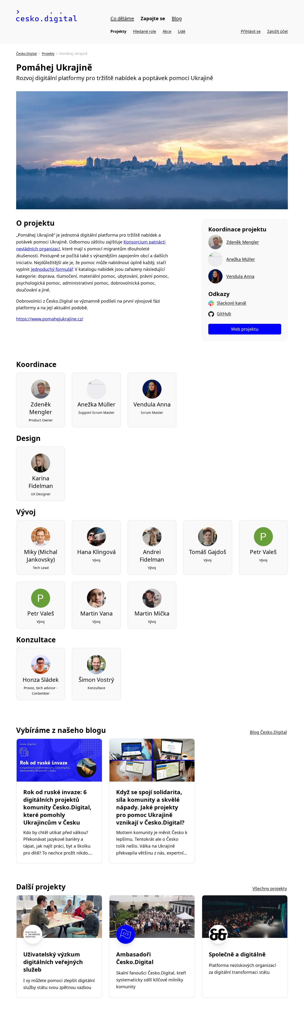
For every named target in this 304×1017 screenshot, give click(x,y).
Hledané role (144, 31)
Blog (177, 18)
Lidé (181, 31)
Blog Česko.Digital (268, 732)
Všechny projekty (269, 888)
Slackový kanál (231, 303)
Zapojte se (153, 18)
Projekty (118, 31)
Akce (167, 31)
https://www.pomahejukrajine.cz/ (49, 319)
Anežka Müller (240, 259)
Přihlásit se (251, 31)
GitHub (224, 313)
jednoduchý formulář (51, 269)
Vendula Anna (240, 276)
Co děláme (122, 18)
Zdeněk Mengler (242, 242)
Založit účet (277, 31)
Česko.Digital (26, 53)
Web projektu (244, 329)
